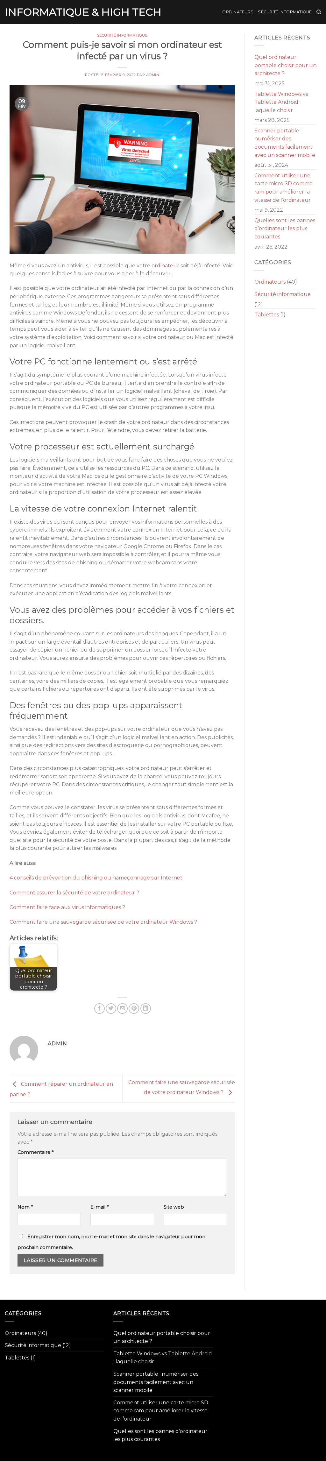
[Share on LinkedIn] (145, 1008)
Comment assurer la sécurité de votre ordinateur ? (74, 893)
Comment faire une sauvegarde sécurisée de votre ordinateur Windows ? (103, 922)
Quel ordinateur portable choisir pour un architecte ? (285, 65)
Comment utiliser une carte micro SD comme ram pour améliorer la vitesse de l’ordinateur (283, 188)
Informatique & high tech (83, 12)
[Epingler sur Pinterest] (134, 1008)
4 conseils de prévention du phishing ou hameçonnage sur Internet (96, 878)
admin (152, 75)
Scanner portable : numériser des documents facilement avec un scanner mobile (284, 143)
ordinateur (165, 266)
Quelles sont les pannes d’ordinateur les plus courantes (284, 228)
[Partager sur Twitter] (111, 1008)
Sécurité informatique (285, 12)
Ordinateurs (237, 12)
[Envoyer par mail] (122, 1008)
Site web (174, 1207)
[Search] (318, 12)
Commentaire (35, 1152)
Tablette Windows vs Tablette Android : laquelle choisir (281, 102)
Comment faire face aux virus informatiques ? (67, 907)
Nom (25, 1207)
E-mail (99, 1207)
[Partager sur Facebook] (99, 1008)
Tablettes (266, 315)
